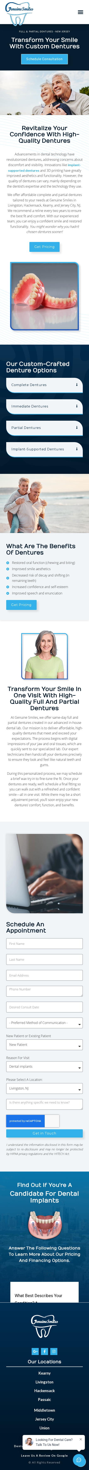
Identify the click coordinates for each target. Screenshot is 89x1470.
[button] (80, 12)
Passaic (44, 1399)
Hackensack (44, 1390)
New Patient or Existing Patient (28, 1036)
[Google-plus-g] (35, 1351)
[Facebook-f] (44, 1351)
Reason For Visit (17, 1058)
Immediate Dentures (29, 406)
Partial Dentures (26, 428)
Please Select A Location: (24, 1079)
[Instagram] (53, 1351)
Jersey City (44, 1419)
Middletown (44, 1410)
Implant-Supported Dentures (37, 449)
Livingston (44, 1382)
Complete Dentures (29, 385)
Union (44, 1428)
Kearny (44, 1373)
